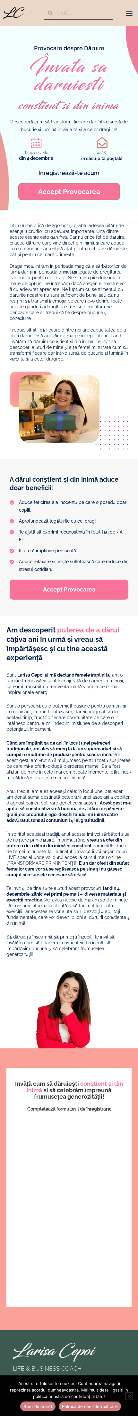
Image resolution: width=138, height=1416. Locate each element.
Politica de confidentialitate (90, 1406)
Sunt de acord (37, 1406)
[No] (129, 1396)
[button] (129, 13)
